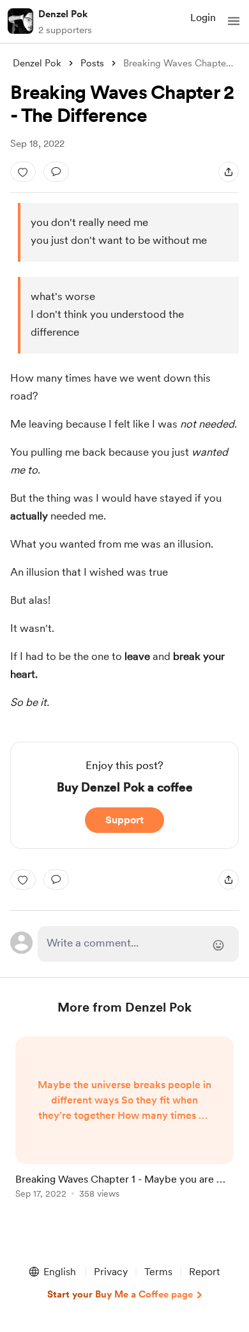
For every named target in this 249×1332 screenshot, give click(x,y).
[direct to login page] (138, 944)
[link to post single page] (124, 1119)
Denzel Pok (62, 14)
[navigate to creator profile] (20, 21)
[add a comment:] (56, 171)
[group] (124, 1124)
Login (203, 17)
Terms (158, 1272)
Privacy (111, 1272)
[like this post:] (23, 171)
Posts (92, 63)
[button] (233, 21)
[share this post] (228, 171)
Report (204, 1272)
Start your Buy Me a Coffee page (120, 1294)
